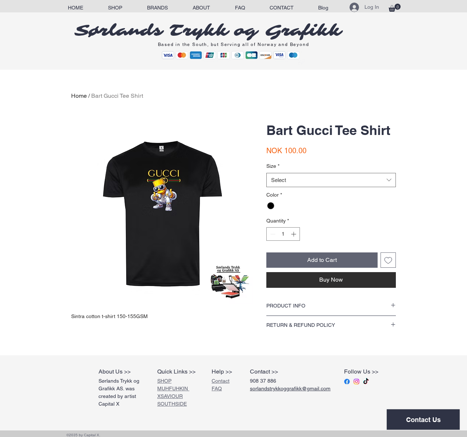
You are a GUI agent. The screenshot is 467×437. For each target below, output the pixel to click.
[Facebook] (347, 381)
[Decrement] (272, 234)
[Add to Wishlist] (388, 260)
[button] (157, 7)
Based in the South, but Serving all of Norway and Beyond (233, 44)
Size (272, 166)
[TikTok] (366, 381)
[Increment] (294, 234)
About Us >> (115, 371)
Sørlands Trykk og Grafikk (208, 30)
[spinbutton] (283, 234)
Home (79, 95)
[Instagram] (356, 381)
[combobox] (331, 180)
